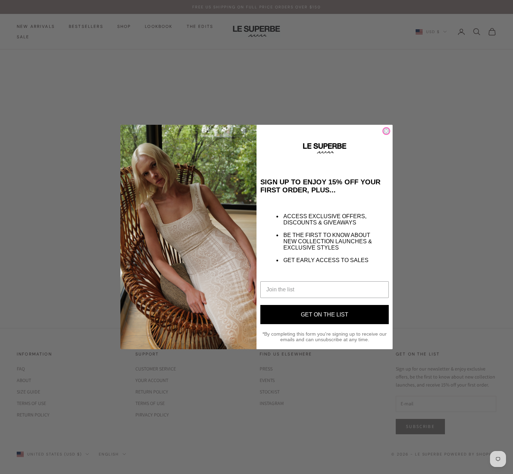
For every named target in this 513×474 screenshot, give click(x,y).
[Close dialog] (386, 131)
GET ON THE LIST (324, 315)
